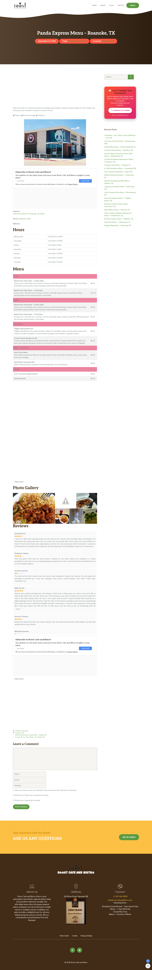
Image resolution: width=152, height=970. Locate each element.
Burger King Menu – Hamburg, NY (117, 226)
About (103, 5)
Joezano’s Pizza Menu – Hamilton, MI (118, 150)
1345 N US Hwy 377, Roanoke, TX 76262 (28, 214)
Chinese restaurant (77, 41)
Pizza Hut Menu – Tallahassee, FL (117, 222)
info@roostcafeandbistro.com (120, 900)
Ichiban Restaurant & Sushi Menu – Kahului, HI (30, 735)
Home (94, 5)
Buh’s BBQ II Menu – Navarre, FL (117, 210)
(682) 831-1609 (25, 219)
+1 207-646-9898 (120, 896)
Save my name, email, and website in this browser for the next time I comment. (46, 790)
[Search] (131, 77)
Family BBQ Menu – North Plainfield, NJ (120, 147)
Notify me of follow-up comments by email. (32, 795)
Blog (112, 5)
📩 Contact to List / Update (120, 110)
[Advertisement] (55, 91)
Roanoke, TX (108, 41)
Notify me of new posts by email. (27, 800)
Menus (132, 5)
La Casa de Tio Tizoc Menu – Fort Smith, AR (30, 737)
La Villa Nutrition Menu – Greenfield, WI (120, 168)
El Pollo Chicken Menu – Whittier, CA (118, 219)
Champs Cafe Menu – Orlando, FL (117, 165)
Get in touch (129, 837)
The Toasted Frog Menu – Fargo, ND (118, 172)
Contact (120, 5)
